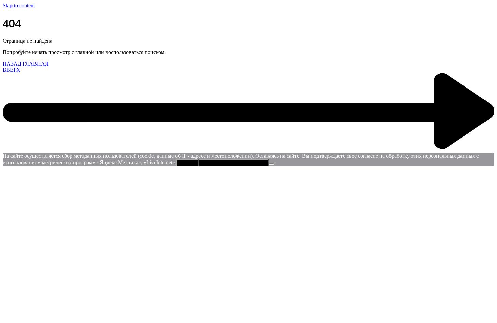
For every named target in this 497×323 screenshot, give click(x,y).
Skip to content (19, 5)
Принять (187, 162)
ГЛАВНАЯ (36, 64)
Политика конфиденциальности (234, 162)
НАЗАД (12, 64)
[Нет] (271, 164)
